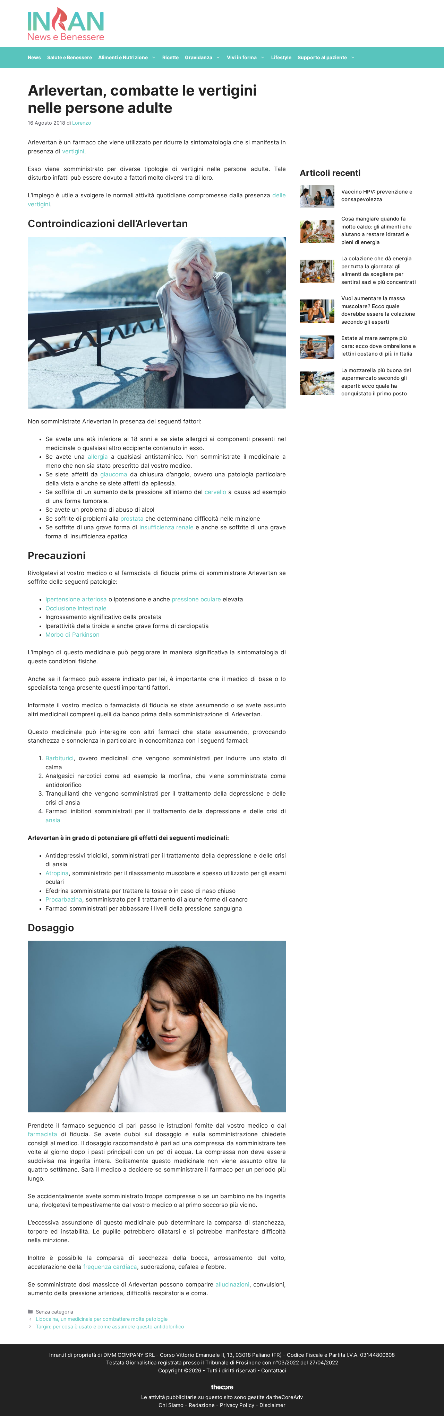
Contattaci (273, 1370)
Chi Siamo (171, 1405)
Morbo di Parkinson (72, 634)
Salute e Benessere (69, 57)
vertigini (73, 151)
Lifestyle (281, 57)
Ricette (170, 57)
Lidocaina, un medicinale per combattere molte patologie (102, 1319)
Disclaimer (272, 1405)
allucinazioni (232, 1284)
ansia (52, 820)
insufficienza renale (166, 527)
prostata (132, 518)
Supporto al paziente (322, 57)
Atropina (57, 873)
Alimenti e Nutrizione (123, 57)
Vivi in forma (242, 57)
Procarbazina (63, 899)
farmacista (42, 1134)
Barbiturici (59, 758)
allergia (98, 456)
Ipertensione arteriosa (76, 599)
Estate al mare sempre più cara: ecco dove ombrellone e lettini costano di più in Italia (378, 346)
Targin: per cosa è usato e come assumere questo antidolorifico (110, 1326)
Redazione (202, 1405)
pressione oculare (196, 599)
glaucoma (113, 474)
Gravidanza (198, 57)
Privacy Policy (237, 1405)
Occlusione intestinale (75, 608)
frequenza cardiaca (110, 1266)
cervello (215, 492)
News (34, 57)
